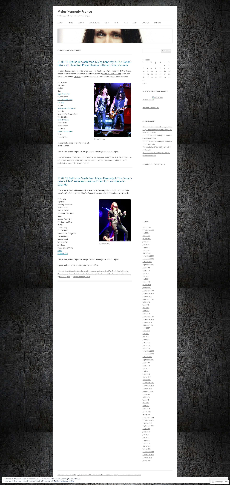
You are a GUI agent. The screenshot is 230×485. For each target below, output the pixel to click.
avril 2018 (146, 311)
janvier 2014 (147, 449)
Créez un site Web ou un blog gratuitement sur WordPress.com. (79, 475)
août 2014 (146, 429)
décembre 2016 (148, 351)
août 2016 (146, 362)
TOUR (107, 23)
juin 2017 (146, 334)
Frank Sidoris (123, 157)
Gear (126, 23)
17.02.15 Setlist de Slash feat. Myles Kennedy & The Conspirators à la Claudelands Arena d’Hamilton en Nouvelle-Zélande (95, 181)
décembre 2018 (148, 290)
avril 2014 (146, 440)
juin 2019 (146, 273)
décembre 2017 (148, 316)
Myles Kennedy (68, 160)
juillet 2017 (146, 331)
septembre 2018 (148, 299)
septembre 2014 (148, 426)
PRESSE (116, 23)
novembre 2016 (148, 354)
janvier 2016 (147, 380)
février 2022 (147, 239)
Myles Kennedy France (75, 11)
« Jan (144, 83)
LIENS (134, 23)
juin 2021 (146, 244)
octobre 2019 (147, 262)
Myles (71, 23)
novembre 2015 (148, 385)
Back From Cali (63, 94)
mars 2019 (146, 282)
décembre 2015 (148, 383)
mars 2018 (146, 313)
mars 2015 (146, 408)
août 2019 (146, 267)
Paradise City (63, 253)
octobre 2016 (147, 357)
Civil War (61, 102)
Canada (115, 157)
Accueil (60, 23)
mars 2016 (146, 374)
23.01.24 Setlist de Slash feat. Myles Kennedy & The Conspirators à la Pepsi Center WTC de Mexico (157, 130)
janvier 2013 (147, 460)
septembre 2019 (148, 264)
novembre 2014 (148, 420)
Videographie (95, 23)
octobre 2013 (147, 457)
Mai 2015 (146, 403)
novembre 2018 (148, 293)
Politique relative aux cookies (64, 481)
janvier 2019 (147, 288)
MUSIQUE (81, 23)
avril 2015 (146, 406)
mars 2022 (146, 236)
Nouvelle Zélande (75, 274)
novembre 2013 (148, 455)
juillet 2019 (146, 270)
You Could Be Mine (65, 100)
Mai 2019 (146, 276)
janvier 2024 (147, 227)
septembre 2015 (148, 391)
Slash (77, 160)
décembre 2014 (148, 417)
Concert (84, 157)
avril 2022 (146, 233)
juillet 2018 (146, 302)
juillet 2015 (146, 397)
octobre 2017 (147, 322)
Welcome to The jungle (67, 108)
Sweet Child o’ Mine (65, 131)
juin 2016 (146, 368)
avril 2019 (146, 279)
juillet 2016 (146, 365)
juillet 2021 (146, 241)
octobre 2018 (147, 296)
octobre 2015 (147, 388)
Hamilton (125, 271)
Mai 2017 (146, 336)
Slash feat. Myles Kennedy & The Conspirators (96, 160)
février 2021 (147, 253)
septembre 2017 (148, 325)
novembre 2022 (148, 230)
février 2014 (147, 446)
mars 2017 (146, 342)
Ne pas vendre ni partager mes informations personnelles (121, 475)
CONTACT (157, 23)
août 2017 (146, 328)
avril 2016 (146, 371)
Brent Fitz (108, 157)
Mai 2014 (146, 437)
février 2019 (147, 285)
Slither (60, 251)
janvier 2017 (147, 348)
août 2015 (146, 394)
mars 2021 (146, 250)
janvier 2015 (147, 414)
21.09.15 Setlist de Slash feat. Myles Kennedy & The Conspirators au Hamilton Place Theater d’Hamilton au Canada (95, 63)
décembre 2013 (148, 452)
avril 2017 (146, 339)
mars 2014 (146, 443)
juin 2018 (146, 305)
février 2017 (147, 345)
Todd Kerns (118, 160)
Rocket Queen (63, 120)
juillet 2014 (146, 432)
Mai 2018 (146, 308)
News (89, 157)
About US (145, 23)
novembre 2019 (148, 259)
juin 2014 (146, 434)
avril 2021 (146, 247)
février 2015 (147, 411)
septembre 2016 (148, 360)
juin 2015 (146, 400)
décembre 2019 (148, 256)
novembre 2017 (148, 319)
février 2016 (147, 377)
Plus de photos (148, 100)
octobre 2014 (147, 423)
